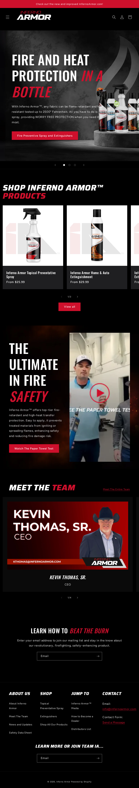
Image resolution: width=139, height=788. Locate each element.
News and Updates (20, 724)
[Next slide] (84, 165)
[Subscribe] (98, 656)
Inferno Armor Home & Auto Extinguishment (89, 275)
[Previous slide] (55, 165)
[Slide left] (62, 297)
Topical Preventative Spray (52, 706)
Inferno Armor (63, 782)
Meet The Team (18, 716)
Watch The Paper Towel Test (34, 448)
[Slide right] (77, 297)
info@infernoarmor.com (119, 709)
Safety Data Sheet (20, 732)
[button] (8, 17)
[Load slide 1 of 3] (64, 165)
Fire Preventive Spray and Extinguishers (45, 135)
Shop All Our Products (54, 724)
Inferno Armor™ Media (81, 706)
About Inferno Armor (17, 706)
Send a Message (113, 722)
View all (69, 306)
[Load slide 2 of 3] (69, 165)
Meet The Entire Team (116, 489)
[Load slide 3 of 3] (75, 165)
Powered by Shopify (81, 782)
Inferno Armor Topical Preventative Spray (31, 275)
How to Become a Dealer (82, 718)
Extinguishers (48, 716)
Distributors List (81, 729)
